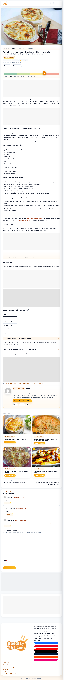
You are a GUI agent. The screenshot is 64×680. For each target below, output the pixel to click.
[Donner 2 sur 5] (5, 62)
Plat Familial (34, 383)
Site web (15, 404)
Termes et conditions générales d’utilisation (13, 667)
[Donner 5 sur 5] (10, 62)
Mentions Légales (7, 664)
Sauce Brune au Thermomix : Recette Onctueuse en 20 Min (46, 472)
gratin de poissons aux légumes (35, 218)
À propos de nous (7, 662)
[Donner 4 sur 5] (9, 62)
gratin (20, 383)
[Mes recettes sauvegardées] (48, 3)
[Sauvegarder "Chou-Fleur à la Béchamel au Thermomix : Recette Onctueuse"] (29, 449)
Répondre (7, 503)
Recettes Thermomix (12, 48)
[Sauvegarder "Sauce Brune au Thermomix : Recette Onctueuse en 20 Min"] (58, 449)
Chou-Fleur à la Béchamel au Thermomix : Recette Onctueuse (16, 472)
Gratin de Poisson (27, 383)
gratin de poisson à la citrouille (25, 220)
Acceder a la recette (10, 442)
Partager (8, 65)
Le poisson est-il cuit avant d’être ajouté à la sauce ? (18, 338)
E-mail (5, 560)
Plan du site (5, 669)
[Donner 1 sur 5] (3, 62)
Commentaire (6, 535)
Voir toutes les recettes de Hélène (22, 400)
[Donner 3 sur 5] (7, 62)
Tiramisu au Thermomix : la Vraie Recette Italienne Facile (20, 257)
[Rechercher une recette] (52, 3)
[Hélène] (7, 390)
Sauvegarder (17, 65)
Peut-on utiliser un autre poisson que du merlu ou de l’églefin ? (20, 349)
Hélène (28, 388)
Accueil (5, 48)
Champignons (9, 383)
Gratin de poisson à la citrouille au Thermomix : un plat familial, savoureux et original (45, 440)
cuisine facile (16, 383)
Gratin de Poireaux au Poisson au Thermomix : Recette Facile (21, 255)
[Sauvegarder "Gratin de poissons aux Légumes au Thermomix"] (29, 417)
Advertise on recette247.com (10, 673)
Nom (4, 554)
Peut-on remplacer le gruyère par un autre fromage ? (18, 354)
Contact (5, 671)
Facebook (22, 404)
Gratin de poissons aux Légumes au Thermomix (15, 439)
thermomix (40, 383)
